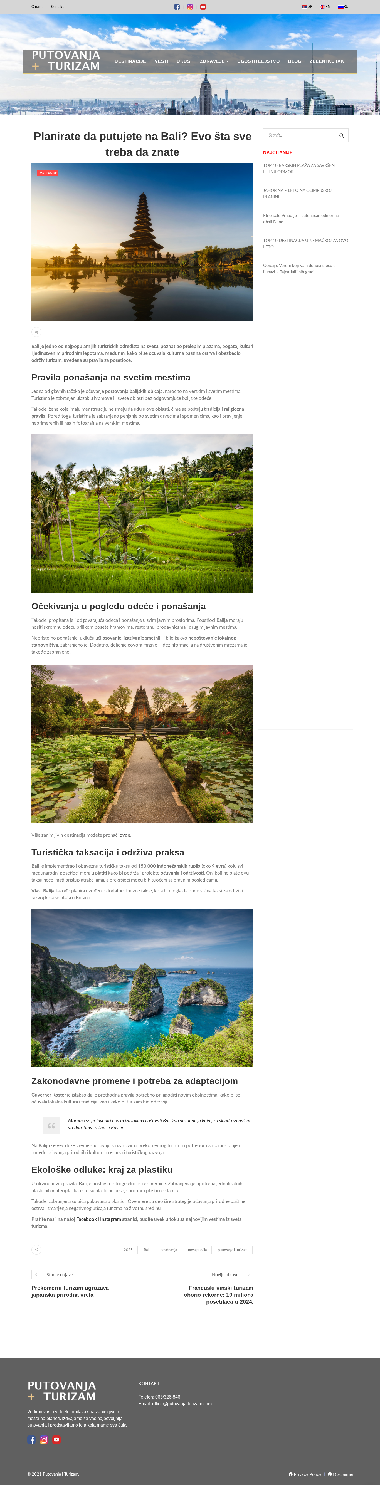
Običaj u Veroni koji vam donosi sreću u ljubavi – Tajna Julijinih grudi (299, 269)
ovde (125, 835)
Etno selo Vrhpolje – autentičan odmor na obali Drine (301, 219)
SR (309, 7)
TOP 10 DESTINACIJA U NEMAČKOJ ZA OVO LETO (305, 244)
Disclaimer (343, 1474)
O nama (37, 7)
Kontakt (57, 7)
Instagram (110, 1219)
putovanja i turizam (233, 1250)
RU (346, 7)
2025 (128, 1250)
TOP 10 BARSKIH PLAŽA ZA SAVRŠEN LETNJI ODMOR (299, 169)
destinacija (169, 1250)
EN (327, 7)
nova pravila (197, 1250)
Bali (146, 1250)
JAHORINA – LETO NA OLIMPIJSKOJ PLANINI (297, 194)
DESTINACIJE (47, 172)
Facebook (86, 1219)
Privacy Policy (307, 1474)
